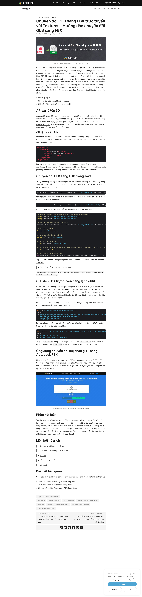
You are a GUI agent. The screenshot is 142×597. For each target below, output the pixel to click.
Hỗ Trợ (74, 3)
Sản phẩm (56, 3)
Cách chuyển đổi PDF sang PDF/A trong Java (56, 482)
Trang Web (83, 3)
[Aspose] (26, 2)
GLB (38, 68)
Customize (115, 589)
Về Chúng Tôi (94, 3)
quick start (92, 170)
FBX (43, 76)
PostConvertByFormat (52, 209)
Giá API (43, 455)
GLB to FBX (41, 500)
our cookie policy (126, 580)
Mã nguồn (44, 465)
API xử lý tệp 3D (44, 98)
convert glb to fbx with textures (87, 500)
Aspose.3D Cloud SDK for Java (48, 116)
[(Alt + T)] (30, 9)
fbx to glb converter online (80, 504)
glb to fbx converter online (46, 508)
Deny (130, 589)
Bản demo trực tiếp (48, 460)
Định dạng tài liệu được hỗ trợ (52, 446)
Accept (122, 584)
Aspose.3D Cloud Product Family (48, 497)
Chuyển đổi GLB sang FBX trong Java (53, 101)
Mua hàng (65, 3)
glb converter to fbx (62, 504)
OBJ (77, 122)
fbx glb (50, 504)
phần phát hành (96, 137)
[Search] (123, 3)
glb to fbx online (69, 500)
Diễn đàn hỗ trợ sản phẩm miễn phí (54, 451)
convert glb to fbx (54, 500)
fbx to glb (41, 504)
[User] (118, 3)
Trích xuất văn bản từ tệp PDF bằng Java (55, 485)
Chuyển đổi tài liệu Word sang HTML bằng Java (57, 488)
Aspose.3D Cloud (43, 124)
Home (25, 8)
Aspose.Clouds (50, 17)
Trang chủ (39, 17)
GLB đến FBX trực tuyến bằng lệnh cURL (54, 104)
